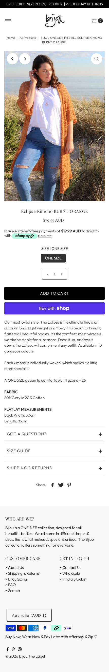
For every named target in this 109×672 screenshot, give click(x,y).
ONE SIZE (53, 258)
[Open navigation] (8, 20)
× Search (12, 590)
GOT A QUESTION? (26, 433)
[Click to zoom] (96, 58)
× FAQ (10, 584)
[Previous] (12, 58)
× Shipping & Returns (22, 573)
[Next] (24, 58)
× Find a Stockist (73, 579)
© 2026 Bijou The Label (25, 656)
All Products (28, 38)
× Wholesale (70, 573)
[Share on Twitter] (61, 485)
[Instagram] (20, 650)
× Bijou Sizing (16, 579)
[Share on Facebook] (52, 485)
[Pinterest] (13, 650)
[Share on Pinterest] (69, 485)
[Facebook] (8, 650)
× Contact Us (70, 567)
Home (11, 38)
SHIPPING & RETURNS (29, 467)
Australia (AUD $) (29, 615)
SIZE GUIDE (19, 450)
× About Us (14, 567)
